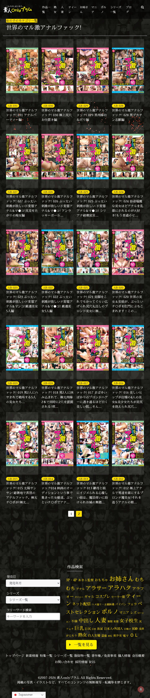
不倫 (74, 621)
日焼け (127, 629)
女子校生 (129, 620)
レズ (133, 612)
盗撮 (104, 636)
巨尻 (88, 629)
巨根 (94, 629)
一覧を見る (83, 644)
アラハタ (119, 588)
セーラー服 (118, 597)
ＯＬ (134, 635)
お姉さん (121, 579)
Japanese (25, 694)
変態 (116, 621)
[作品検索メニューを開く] (142, 7)
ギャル (89, 596)
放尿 (100, 629)
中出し (86, 620)
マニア (124, 612)
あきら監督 (86, 580)
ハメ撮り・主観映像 (103, 604)
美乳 (110, 636)
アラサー (96, 588)
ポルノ (109, 612)
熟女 (82, 635)
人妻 (100, 620)
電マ (126, 636)
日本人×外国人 (113, 629)
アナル (80, 589)
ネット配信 (81, 603)
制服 (109, 621)
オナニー (79, 597)
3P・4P (71, 580)
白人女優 (94, 635)
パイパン (120, 604)
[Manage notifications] (141, 689)
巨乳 (79, 628)
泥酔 (135, 629)
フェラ (132, 604)
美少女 (117, 636)
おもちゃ (101, 580)
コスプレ (102, 596)
